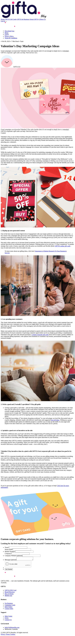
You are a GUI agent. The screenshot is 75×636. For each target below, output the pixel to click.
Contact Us (42, 19)
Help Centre (8, 616)
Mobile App (8, 595)
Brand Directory (10, 592)
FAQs (6, 618)
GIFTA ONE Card (10, 590)
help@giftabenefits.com (12, 627)
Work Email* (9, 549)
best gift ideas (55, 420)
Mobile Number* (10, 551)
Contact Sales (9, 608)
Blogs (6, 33)
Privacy (3, 634)
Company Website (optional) (13, 555)
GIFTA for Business (23, 19)
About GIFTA (33, 19)
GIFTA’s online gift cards (62, 246)
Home (3, 19)
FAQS (7, 34)
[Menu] (6, 21)
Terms (8, 634)
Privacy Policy (9, 36)
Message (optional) (10, 560)
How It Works (9, 594)
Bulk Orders (8, 607)
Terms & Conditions (11, 38)
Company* (8, 553)
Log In (3, 21)
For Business (9, 603)
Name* (7, 547)
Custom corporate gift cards (40, 334)
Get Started (8, 569)
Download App (9, 31)
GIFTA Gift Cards (10, 19)
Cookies (12, 634)
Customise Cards (10, 605)
